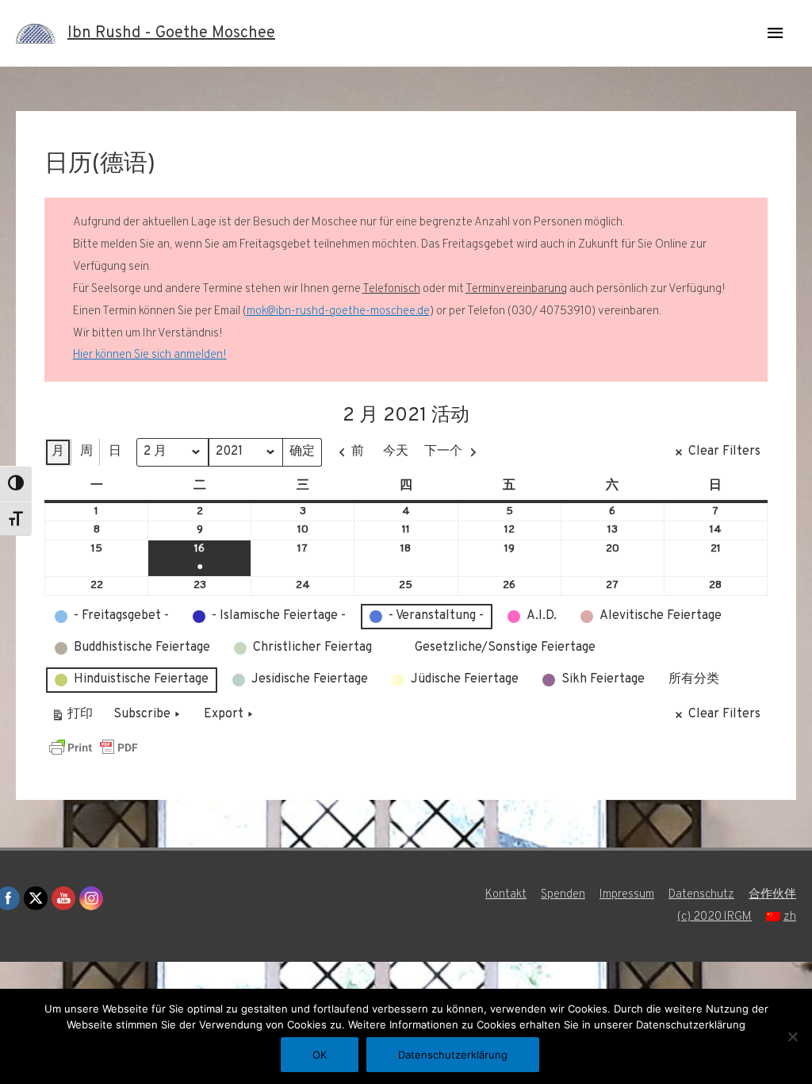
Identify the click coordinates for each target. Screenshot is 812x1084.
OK (319, 1054)
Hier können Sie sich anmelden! (150, 355)
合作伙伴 (772, 894)
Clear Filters (724, 451)
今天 (395, 451)
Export (223, 714)
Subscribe (141, 714)
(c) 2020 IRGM (714, 916)
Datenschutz (701, 894)
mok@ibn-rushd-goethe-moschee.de (338, 311)
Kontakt (506, 894)
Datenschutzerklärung (453, 1054)
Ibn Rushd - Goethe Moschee (171, 33)
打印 (72, 717)
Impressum (626, 894)
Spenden (563, 894)
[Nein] (792, 1036)
